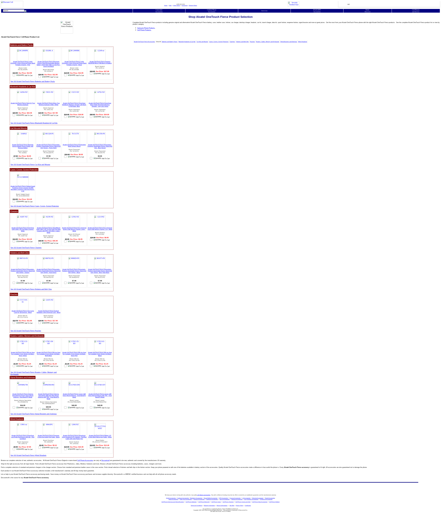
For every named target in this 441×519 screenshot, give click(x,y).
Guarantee (184, 5)
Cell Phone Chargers (228, 501)
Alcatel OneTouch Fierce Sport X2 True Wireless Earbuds (23, 104)
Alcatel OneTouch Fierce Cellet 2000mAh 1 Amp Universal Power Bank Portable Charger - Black (74, 63)
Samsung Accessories (212, 499)
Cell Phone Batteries (191, 501)
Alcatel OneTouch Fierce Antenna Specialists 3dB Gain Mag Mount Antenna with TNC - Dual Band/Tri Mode (48, 396)
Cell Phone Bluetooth (204, 501)
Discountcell (105, 460)
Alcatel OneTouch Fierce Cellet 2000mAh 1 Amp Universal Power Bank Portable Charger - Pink (22, 63)
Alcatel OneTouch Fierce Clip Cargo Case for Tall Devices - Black (23, 311)
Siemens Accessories (236, 499)
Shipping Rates (193, 5)
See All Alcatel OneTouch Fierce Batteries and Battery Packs (33, 81)
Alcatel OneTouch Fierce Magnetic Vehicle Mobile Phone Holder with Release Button (22, 146)
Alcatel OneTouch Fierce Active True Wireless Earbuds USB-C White (48, 104)
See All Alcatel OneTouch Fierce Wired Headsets (28, 455)
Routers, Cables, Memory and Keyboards (267, 41)
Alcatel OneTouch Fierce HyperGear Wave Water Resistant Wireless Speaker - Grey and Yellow (100, 104)
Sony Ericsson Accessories (251, 499)
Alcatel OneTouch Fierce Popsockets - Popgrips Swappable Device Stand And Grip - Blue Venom (100, 146)
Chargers (232, 41)
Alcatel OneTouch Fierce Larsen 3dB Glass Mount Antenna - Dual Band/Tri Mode (74, 395)
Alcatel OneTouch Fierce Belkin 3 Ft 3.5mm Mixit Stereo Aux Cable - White (100, 436)
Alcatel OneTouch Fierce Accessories (144, 41)
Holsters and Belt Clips (242, 41)
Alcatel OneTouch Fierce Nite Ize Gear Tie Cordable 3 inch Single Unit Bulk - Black (100, 354)
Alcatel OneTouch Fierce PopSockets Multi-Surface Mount (74, 145)
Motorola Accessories (257, 498)
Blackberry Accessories (196, 498)
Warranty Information (209, 505)
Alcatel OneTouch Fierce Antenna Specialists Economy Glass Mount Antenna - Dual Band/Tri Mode (22, 395)
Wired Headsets (302, 41)
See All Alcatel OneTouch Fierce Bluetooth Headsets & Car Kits (34, 123)
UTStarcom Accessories (266, 499)
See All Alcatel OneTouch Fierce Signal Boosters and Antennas (34, 414)
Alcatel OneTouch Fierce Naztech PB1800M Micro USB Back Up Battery (100, 62)
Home (165, 5)
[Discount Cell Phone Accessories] (12, 7)
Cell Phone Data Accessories (259, 501)
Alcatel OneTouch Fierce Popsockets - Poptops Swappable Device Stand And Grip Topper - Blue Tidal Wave (100, 271)
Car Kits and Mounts (202, 41)
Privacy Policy (239, 505)
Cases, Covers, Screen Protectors (219, 41)
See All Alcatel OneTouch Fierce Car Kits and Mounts (30, 165)
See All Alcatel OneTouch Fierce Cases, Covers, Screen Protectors (35, 206)
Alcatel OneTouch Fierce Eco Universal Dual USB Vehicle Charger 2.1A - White (100, 228)
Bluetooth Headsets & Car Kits (187, 41)
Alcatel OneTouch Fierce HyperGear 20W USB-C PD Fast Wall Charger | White (22, 229)
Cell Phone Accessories (85, 460)
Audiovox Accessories (183, 498)
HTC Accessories (223, 498)
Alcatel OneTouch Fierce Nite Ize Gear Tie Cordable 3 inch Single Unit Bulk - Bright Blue (48, 354)
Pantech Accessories (199, 499)
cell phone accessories (203, 495)
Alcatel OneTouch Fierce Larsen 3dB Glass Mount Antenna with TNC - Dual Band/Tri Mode (100, 395)
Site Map (232, 505)
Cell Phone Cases (216, 501)
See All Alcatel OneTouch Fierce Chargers (26, 248)
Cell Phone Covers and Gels (242, 501)
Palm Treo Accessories (186, 499)
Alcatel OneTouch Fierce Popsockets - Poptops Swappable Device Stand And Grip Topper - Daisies (23, 271)
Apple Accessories (171, 498)
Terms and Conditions (196, 505)
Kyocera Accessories (235, 498)
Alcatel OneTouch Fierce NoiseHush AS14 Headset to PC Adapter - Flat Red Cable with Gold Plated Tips (74, 437)
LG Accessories (246, 498)
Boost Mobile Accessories (210, 498)
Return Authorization (222, 505)
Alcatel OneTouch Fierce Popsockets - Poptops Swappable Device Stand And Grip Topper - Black (74, 271)
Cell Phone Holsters (274, 501)
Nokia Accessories (173, 499)
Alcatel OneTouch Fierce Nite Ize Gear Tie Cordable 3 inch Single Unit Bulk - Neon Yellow (23, 354)
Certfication (248, 505)
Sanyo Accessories (225, 499)
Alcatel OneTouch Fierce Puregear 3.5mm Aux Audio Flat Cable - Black (48, 436)
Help (170, 5)
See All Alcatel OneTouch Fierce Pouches (26, 331)
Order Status (176, 5)
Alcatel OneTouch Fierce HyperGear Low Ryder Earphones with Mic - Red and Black (22, 437)
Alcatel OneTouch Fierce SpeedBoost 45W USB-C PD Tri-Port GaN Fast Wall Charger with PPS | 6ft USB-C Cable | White (48, 230)
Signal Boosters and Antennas (288, 41)
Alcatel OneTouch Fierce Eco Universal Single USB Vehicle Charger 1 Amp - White (74, 229)
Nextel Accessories (270, 498)
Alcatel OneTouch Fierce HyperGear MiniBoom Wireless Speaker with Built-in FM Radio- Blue (74, 104)
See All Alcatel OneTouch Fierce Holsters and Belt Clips (31, 289)
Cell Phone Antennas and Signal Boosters (172, 501)
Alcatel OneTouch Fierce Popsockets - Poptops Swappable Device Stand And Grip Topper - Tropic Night (48, 146)
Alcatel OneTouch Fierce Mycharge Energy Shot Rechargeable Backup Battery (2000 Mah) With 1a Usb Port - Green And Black (48, 64)
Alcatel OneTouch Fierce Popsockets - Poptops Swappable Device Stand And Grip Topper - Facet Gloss (48, 271)
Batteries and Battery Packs (169, 41)
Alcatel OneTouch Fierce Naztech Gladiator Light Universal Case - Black (48, 311)
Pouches (252, 41)
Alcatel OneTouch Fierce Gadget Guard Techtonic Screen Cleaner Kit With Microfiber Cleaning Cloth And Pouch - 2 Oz (23, 188)
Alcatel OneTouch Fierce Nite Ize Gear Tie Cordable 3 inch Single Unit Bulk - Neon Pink (74, 354)
